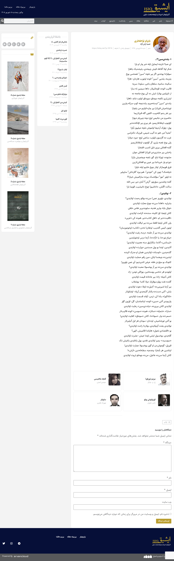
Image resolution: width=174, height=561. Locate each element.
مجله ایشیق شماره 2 (18, 181)
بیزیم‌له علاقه (20, 7)
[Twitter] (3, 543)
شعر (160, 21)
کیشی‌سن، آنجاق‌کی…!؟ (58, 102)
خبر (154, 21)
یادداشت (122, 21)
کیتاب (103, 21)
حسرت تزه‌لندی (61, 50)
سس (131, 21)
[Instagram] (11, 543)
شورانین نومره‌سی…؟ (59, 77)
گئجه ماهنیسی (100, 379)
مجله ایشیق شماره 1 (18, 224)
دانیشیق (112, 21)
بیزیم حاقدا (8, 7)
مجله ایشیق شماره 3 (18, 138)
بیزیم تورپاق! (150, 379)
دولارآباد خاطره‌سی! (60, 94)
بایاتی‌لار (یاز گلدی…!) (59, 42)
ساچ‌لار (103, 399)
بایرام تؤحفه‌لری (142, 41)
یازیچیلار (32, 7)
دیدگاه (167, 442)
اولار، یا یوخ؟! (62, 69)
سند (95, 21)
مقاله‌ (138, 21)
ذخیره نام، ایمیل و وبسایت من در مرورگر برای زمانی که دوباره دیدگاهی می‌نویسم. (131, 514)
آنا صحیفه (169, 21)
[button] (166, 422)
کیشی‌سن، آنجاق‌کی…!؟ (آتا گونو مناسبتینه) (55, 60)
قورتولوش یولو (150, 399)
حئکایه (146, 21)
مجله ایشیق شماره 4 (18, 95)
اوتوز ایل (64, 110)
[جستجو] (2, 21)
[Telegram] (19, 543)
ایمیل (167, 490)
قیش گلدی (63, 86)
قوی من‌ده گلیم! (61, 119)
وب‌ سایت (166, 502)
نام (169, 478)
